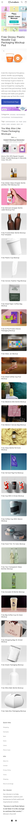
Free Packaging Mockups (16, 117)
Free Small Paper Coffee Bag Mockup (11, 305)
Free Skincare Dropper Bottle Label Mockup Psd (11, 209)
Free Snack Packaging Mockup (12, 665)
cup (17, 121)
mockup (3, 124)
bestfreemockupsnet (10, 121)
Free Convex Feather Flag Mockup (13, 281)
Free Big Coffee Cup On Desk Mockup (12, 616)
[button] (2, 2)
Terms (5, 774)
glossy (24, 121)
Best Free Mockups (21, 114)
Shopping (6, 727)
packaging (13, 124)
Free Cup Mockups (6, 117)
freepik (20, 121)
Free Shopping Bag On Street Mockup (12, 641)
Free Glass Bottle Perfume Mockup (11, 449)
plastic (18, 124)
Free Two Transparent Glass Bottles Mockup (11, 568)
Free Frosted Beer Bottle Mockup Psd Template (13, 233)
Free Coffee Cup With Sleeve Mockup (11, 520)
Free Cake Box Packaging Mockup (13, 711)
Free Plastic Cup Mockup (10, 258)
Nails (4, 736)
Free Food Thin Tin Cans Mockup (13, 544)
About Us (5, 761)
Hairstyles (6, 732)
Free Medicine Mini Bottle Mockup (13, 402)
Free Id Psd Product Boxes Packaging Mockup (11, 329)
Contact (5, 765)
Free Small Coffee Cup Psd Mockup (11, 377)
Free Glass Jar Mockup (9, 354)
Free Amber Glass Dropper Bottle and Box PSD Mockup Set (13, 184)
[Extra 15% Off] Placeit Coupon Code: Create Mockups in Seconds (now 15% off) (13, 158)
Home (4, 741)
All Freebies (12, 114)
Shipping (5, 779)
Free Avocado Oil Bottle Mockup (12, 592)
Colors (5, 745)
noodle (8, 124)
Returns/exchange (8, 784)
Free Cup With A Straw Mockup (12, 496)
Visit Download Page (11, 102)
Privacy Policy (7, 770)
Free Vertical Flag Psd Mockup (12, 473)
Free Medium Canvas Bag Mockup (13, 425)
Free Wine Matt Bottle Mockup (12, 688)
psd (21, 124)
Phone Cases (6, 750)
